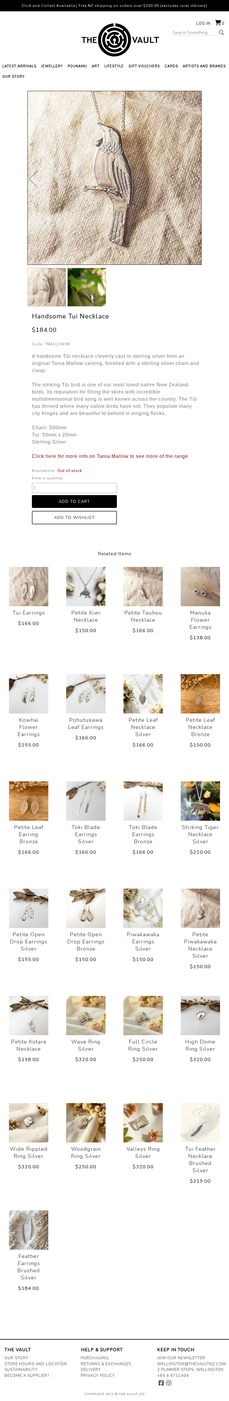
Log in (203, 23)
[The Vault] (114, 40)
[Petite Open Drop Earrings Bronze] (86, 908)
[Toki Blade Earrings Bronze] (143, 800)
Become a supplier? (26, 1375)
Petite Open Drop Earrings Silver (28, 941)
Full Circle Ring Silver (143, 1045)
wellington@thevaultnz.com (191, 1364)
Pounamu (77, 66)
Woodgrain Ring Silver (86, 1152)
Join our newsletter (181, 1358)
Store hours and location (35, 1364)
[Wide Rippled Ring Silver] (28, 1122)
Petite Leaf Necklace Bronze (200, 727)
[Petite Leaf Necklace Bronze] (200, 693)
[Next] (195, 179)
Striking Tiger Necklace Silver (200, 834)
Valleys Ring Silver (143, 1152)
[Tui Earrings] (28, 586)
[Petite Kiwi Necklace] (86, 586)
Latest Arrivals (19, 66)
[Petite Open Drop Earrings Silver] (28, 908)
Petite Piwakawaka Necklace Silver (200, 945)
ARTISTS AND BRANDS (204, 66)
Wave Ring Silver (85, 1045)
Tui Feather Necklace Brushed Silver (200, 1159)
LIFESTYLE (114, 66)
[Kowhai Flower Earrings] (28, 693)
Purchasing (95, 1358)
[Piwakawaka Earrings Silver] (143, 908)
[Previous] (33, 179)
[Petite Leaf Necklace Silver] (143, 693)
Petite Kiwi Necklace (85, 616)
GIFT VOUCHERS (144, 66)
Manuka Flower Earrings (200, 620)
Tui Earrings (29, 612)
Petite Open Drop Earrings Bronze (86, 941)
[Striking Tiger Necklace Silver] (200, 800)
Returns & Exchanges (106, 1364)
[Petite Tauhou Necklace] (143, 586)
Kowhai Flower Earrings (29, 727)
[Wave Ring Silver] (86, 1015)
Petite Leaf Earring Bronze (29, 834)
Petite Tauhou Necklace (143, 616)
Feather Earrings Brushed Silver (28, 1267)
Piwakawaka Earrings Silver (143, 941)
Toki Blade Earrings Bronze (143, 834)
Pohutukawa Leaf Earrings (86, 723)
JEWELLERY (52, 66)
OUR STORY (13, 76)
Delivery (91, 1369)
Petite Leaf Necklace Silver (143, 727)
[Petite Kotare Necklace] (28, 1015)
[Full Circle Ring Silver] (143, 1015)
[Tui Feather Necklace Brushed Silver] (200, 1122)
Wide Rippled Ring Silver (29, 1152)
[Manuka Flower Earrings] (200, 586)
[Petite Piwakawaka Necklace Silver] (200, 908)
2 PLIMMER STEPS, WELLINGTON (190, 1369)
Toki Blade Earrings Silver (86, 834)
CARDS (171, 66)
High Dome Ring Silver (200, 1045)
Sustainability (21, 1369)
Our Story (16, 1358)
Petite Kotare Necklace (29, 1045)
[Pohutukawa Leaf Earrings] (86, 693)
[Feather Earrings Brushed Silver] (28, 1229)
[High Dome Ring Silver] (200, 1015)
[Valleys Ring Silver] (143, 1122)
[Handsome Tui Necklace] (47, 287)
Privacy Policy (98, 1375)
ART (96, 66)
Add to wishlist (74, 517)
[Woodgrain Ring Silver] (86, 1122)
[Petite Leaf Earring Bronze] (28, 800)
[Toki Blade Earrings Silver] (86, 800)
